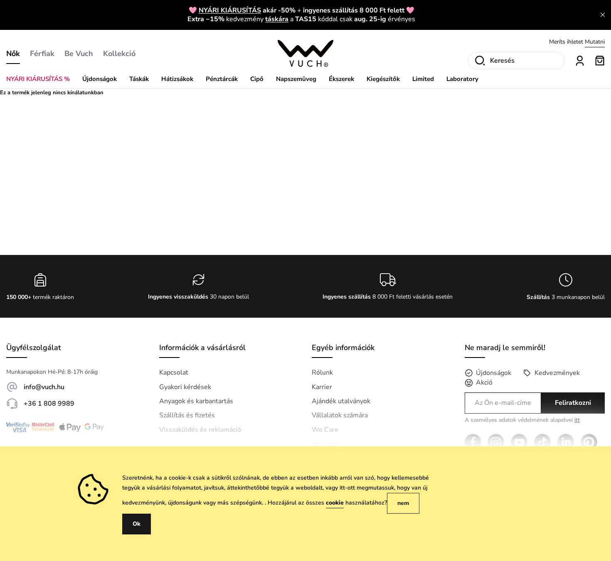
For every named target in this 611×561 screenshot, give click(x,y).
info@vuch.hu (44, 387)
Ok (136, 524)
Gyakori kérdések (185, 387)
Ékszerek (341, 79)
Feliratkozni (573, 402)
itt (577, 420)
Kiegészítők (383, 79)
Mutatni (595, 41)
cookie (335, 503)
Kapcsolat (173, 372)
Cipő (257, 79)
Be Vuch (78, 54)
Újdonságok (99, 79)
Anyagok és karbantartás (196, 401)
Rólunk (322, 372)
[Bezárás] (603, 15)
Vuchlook (325, 443)
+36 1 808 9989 (49, 403)
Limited (423, 79)
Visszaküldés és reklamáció (200, 429)
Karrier (322, 387)
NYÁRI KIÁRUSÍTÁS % (38, 79)
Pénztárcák (222, 79)
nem (403, 503)
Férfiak (42, 54)
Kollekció (119, 54)
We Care (325, 429)
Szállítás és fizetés (187, 415)
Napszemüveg (296, 79)
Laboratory (462, 79)
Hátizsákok (177, 79)
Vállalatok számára (340, 415)
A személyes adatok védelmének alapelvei (522, 420)
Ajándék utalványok (341, 401)
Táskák (139, 79)
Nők (13, 54)
